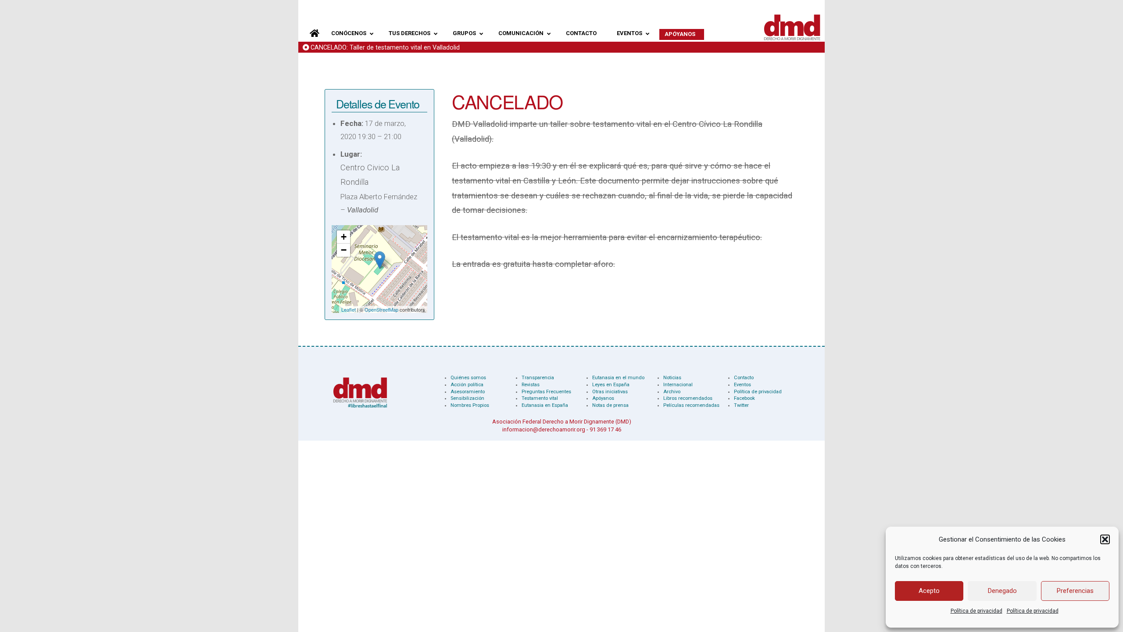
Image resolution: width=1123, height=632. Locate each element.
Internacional (678, 385)
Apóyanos (603, 398)
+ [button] (344, 236)
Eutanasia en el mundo (618, 378)
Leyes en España (610, 385)
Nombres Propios (470, 405)
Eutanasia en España (545, 405)
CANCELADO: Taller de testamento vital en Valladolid (385, 47)
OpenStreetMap (381, 309)
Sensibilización (467, 398)
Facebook (744, 398)
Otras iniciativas (610, 392)
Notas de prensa (610, 405)
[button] (1105, 539)
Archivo (671, 392)
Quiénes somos (468, 378)
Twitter (741, 405)
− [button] (344, 249)
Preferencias (1075, 591)
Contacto (744, 378)
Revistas (531, 385)
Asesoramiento (468, 392)
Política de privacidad (976, 611)
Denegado (1002, 591)
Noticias (672, 378)
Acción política (467, 385)
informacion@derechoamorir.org (543, 429)
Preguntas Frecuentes (546, 392)
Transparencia (538, 378)
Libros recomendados (687, 398)
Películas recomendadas (691, 405)
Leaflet (348, 309)
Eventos (742, 385)
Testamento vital (540, 398)
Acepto (929, 591)
